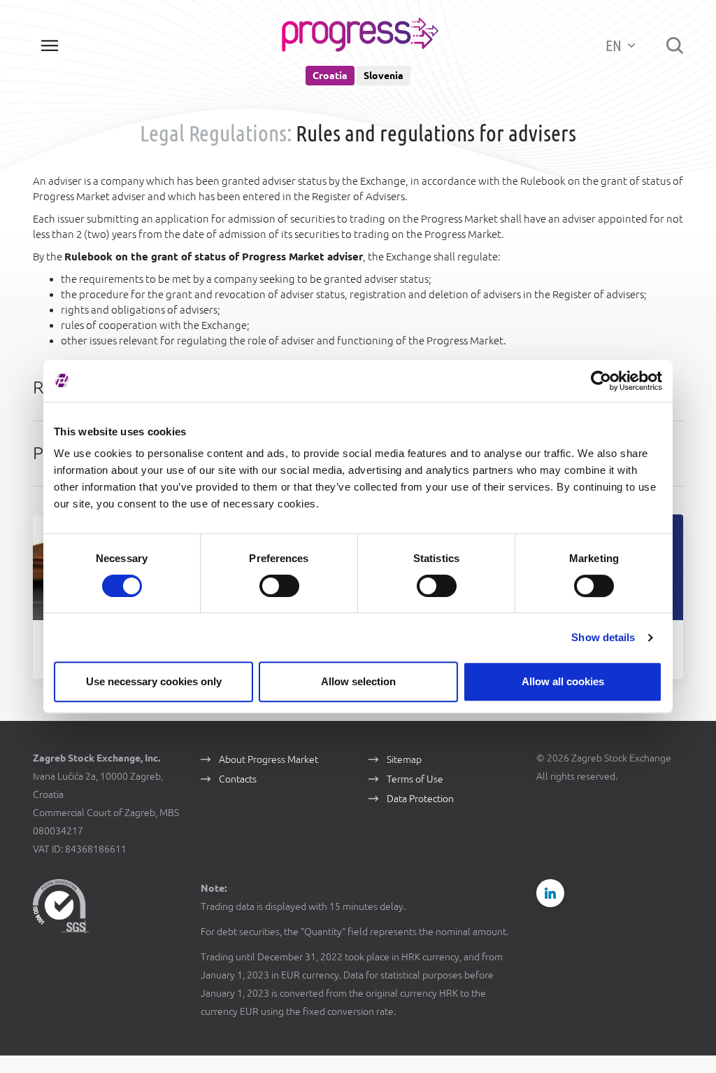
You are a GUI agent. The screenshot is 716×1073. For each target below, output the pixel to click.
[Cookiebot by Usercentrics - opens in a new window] (601, 380)
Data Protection (420, 798)
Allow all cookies (563, 681)
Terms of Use (415, 779)
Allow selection (358, 681)
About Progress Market (268, 759)
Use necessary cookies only (154, 681)
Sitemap (404, 759)
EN (615, 45)
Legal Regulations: (216, 133)
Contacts (238, 779)
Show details (603, 637)
